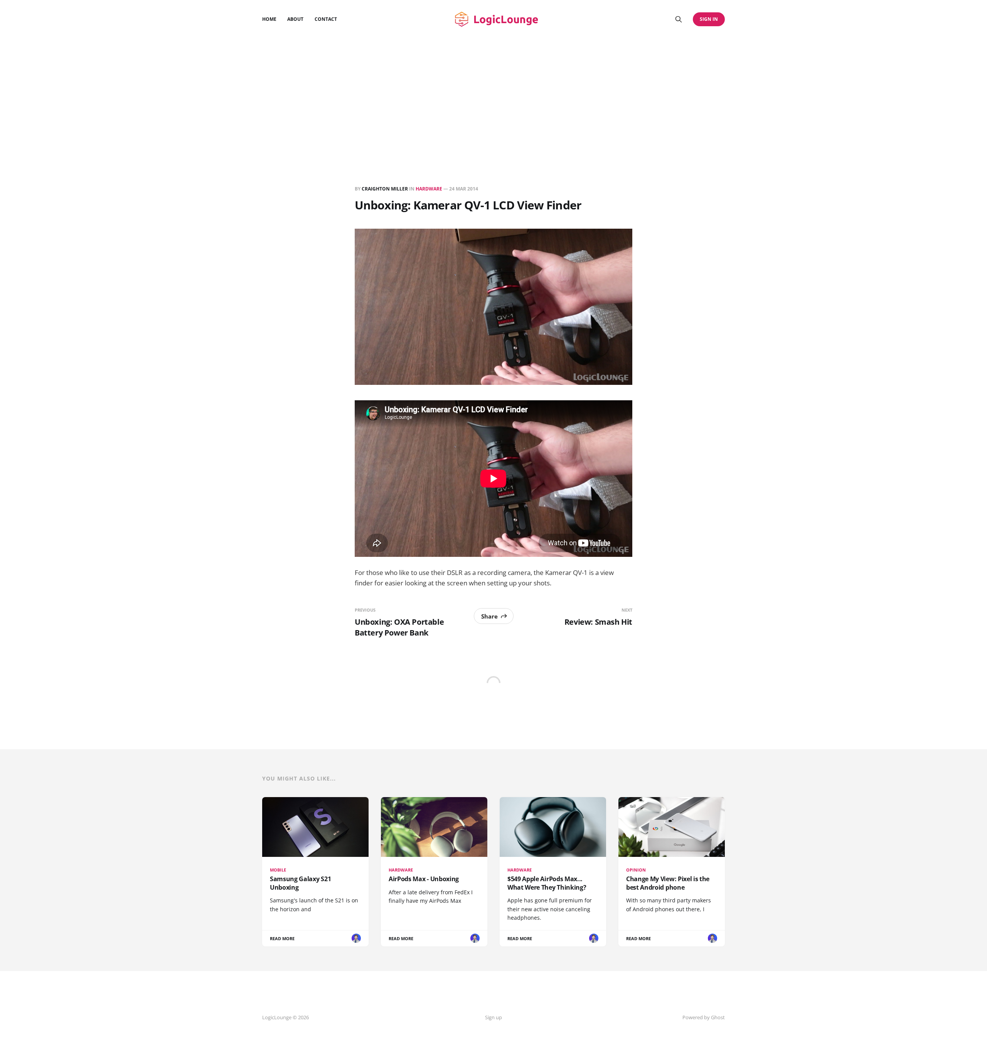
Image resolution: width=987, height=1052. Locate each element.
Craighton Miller (385, 188)
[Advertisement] (493, 96)
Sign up (493, 1017)
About (295, 19)
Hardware (429, 188)
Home (269, 19)
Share (489, 616)
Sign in (709, 19)
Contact (326, 19)
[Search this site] (678, 19)
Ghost (718, 1017)
